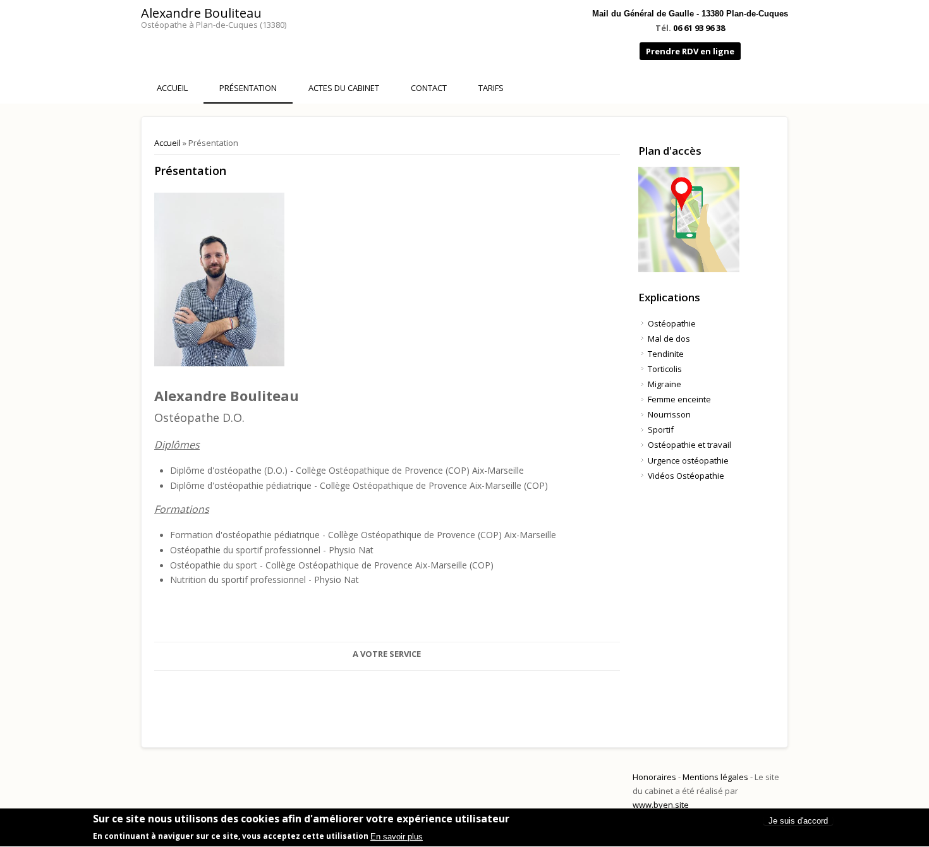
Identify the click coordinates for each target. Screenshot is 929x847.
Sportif (661, 429)
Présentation (248, 87)
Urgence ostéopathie (688, 460)
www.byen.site (661, 804)
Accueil (172, 87)
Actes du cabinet (343, 87)
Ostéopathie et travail (689, 444)
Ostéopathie (672, 323)
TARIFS (491, 87)
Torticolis (665, 369)
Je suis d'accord (798, 821)
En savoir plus (396, 836)
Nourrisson (669, 414)
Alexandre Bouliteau (201, 12)
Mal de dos (669, 338)
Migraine (664, 384)
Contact (429, 87)
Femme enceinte (679, 399)
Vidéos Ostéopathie (686, 475)
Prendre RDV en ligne (690, 51)
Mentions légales (715, 777)
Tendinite (666, 353)
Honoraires (654, 777)
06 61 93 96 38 (699, 27)
